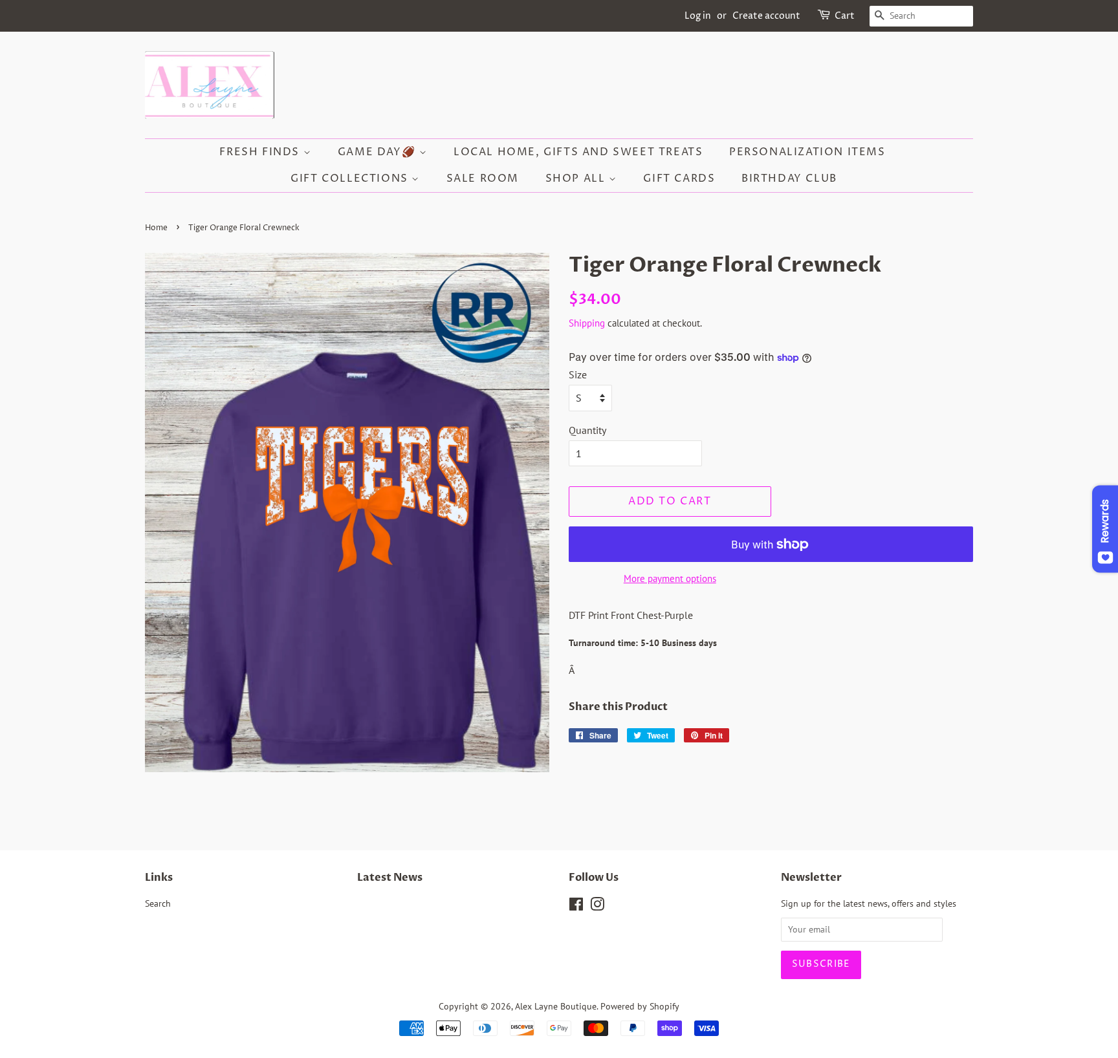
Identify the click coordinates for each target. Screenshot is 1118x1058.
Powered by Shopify (639, 1006)
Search (158, 903)
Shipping (587, 323)
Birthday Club (789, 178)
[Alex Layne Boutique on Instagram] (597, 906)
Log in (698, 16)
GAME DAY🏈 (378, 152)
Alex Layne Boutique (556, 1006)
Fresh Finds (261, 152)
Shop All (577, 178)
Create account (766, 16)
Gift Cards (679, 178)
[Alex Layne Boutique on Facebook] (576, 906)
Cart (845, 16)
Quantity (587, 430)
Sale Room (482, 178)
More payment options (670, 578)
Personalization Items (807, 152)
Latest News (389, 877)
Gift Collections (350, 178)
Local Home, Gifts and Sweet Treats (578, 152)
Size (578, 374)
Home (156, 227)
